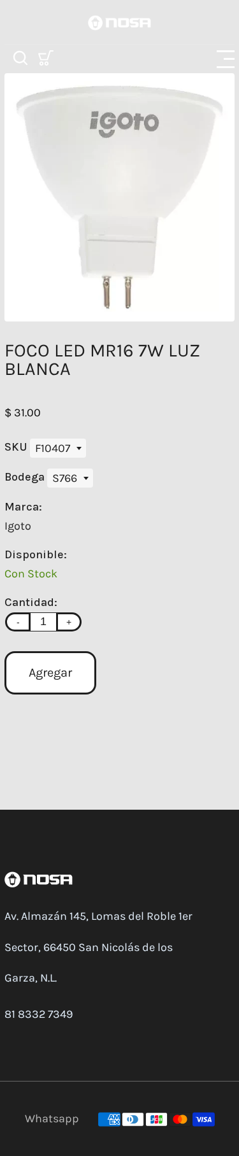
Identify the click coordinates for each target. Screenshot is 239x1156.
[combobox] (58, 448)
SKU (17, 447)
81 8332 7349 (38, 1014)
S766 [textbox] (64, 478)
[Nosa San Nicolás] (120, 22)
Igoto (17, 526)
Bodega (25, 477)
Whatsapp (52, 1118)
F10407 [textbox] (52, 448)
